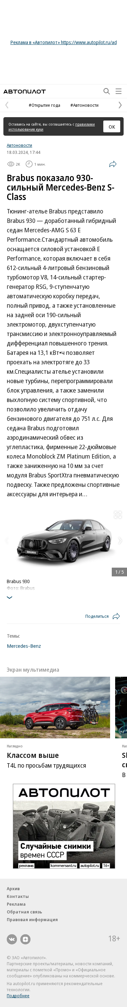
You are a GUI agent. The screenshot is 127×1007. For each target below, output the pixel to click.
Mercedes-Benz (24, 645)
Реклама (16, 904)
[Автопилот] (24, 91)
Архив (13, 888)
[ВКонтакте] (12, 939)
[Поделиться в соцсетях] (113, 164)
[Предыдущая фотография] (7, 540)
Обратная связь (24, 912)
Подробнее (18, 996)
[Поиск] (107, 91)
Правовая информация (32, 919)
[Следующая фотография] (120, 540)
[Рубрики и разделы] (118, 91)
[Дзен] (25, 939)
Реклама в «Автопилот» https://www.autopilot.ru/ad (63, 42)
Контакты (18, 896)
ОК (112, 126)
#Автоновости (84, 105)
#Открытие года (44, 105)
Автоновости (19, 145)
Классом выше (33, 755)
